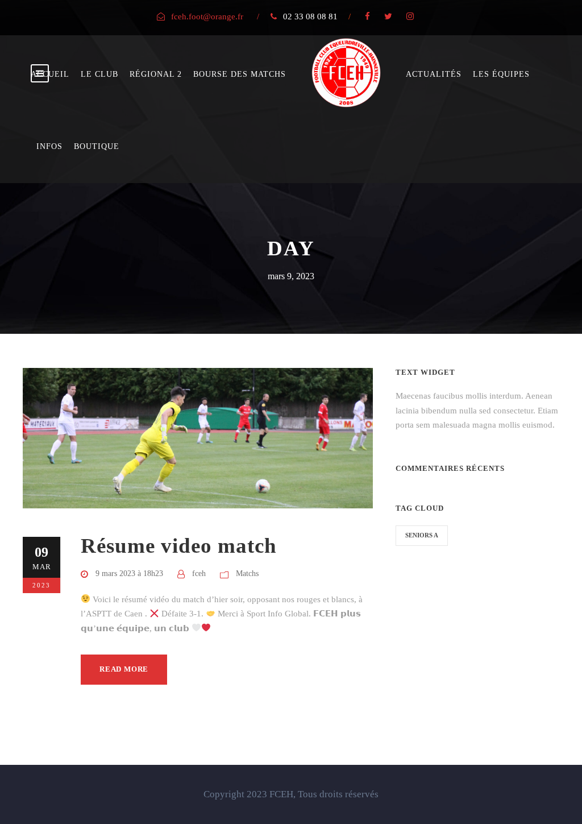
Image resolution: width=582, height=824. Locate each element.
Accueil (50, 74)
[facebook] (367, 16)
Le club (99, 74)
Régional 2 (156, 74)
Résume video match (179, 545)
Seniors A (421, 535)
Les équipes (501, 74)
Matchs (247, 573)
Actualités (434, 74)
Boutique (96, 146)
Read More (123, 669)
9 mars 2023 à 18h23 (129, 573)
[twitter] (388, 16)
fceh (199, 573)
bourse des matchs (239, 74)
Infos (49, 146)
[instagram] (410, 16)
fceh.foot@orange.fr (207, 16)
